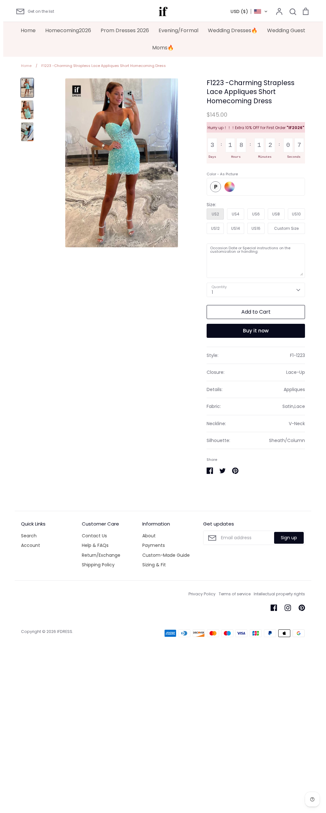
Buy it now (256, 330)
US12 (215, 228)
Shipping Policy (98, 565)
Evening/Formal (178, 30)
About (149, 536)
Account (30, 545)
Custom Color (229, 186)
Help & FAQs (95, 545)
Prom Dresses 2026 (125, 30)
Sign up (289, 537)
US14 (235, 228)
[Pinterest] (302, 608)
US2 (215, 214)
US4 (235, 214)
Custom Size (286, 228)
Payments (153, 545)
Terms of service (235, 594)
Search (29, 536)
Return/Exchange (101, 555)
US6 (256, 214)
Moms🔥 (163, 47)
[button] (249, 11)
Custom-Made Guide (166, 555)
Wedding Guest (286, 30)
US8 (276, 214)
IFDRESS (64, 631)
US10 (296, 214)
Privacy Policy (202, 594)
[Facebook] (274, 608)
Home (28, 30)
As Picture (215, 186)
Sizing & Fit (154, 565)
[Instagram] (288, 608)
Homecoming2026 (68, 30)
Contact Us (94, 536)
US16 (256, 228)
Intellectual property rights (279, 594)
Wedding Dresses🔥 (233, 30)
